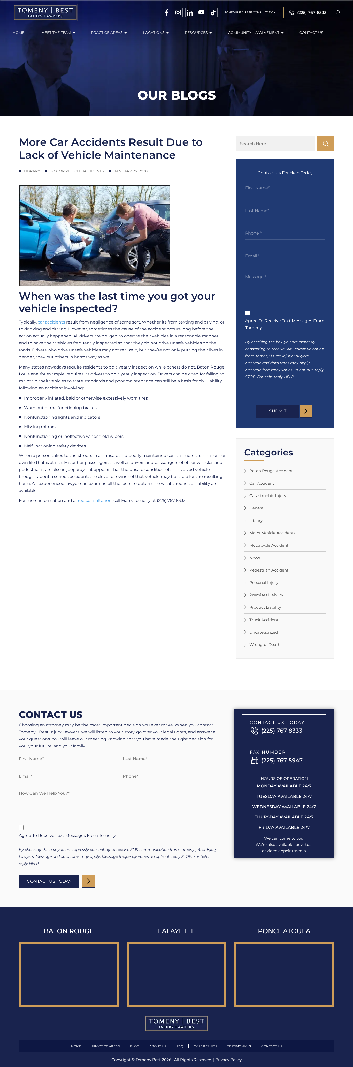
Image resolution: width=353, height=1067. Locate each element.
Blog (134, 1046)
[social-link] (166, 12)
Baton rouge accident (271, 470)
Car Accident (261, 483)
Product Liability (265, 607)
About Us (157, 1046)
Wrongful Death (264, 644)
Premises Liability (266, 594)
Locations (154, 32)
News (254, 557)
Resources (196, 32)
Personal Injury (263, 582)
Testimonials (239, 1046)
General (256, 508)
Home (18, 32)
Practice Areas (107, 32)
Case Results (205, 1046)
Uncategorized (263, 632)
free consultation (94, 500)
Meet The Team (56, 32)
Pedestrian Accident (268, 570)
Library (256, 520)
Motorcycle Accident (268, 545)
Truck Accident (263, 619)
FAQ (180, 1046)
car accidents (51, 322)
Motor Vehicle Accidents (272, 532)
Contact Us (311, 32)
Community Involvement (253, 32)
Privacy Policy (228, 1059)
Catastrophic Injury (267, 495)
